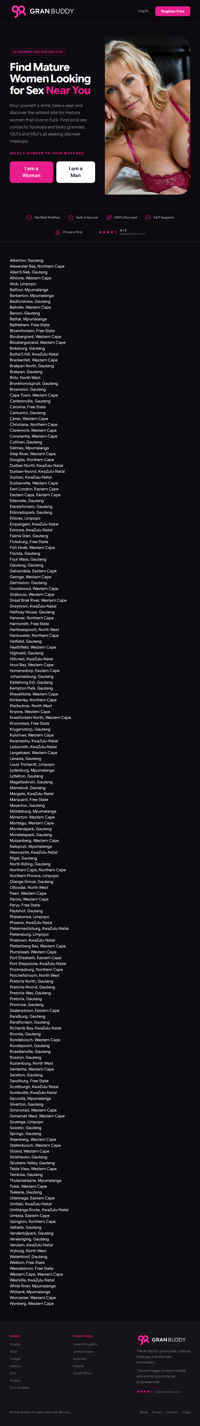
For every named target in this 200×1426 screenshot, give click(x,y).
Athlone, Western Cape (30, 278)
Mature (15, 1366)
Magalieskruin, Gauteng (31, 782)
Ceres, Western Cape (29, 418)
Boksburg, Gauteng (27, 348)
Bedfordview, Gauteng (30, 301)
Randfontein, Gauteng (30, 1022)
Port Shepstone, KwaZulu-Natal (38, 963)
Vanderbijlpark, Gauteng (32, 1233)
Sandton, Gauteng (26, 1075)
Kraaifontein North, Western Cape (40, 717)
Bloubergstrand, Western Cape (38, 342)
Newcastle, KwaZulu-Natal (34, 852)
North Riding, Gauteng (30, 864)
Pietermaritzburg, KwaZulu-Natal (39, 928)
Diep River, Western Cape (33, 453)
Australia (79, 1359)
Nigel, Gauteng (23, 858)
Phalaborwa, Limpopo (29, 916)
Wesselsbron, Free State (31, 1268)
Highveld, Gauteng (26, 653)
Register (172, 11)
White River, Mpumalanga (33, 1286)
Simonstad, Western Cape (33, 1110)
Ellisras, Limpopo (25, 518)
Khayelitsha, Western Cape (34, 694)
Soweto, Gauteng (25, 1127)
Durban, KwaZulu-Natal (31, 477)
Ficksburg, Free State (29, 541)
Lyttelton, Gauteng (26, 776)
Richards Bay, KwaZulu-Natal (35, 1028)
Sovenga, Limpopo (26, 1122)
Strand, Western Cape (29, 1151)
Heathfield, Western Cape (33, 647)
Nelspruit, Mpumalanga (31, 846)
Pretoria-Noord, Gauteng (32, 987)
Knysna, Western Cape (30, 711)
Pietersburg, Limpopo (29, 934)
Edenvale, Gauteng (27, 500)
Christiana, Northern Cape (33, 424)
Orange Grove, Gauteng (31, 881)
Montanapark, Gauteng (31, 829)
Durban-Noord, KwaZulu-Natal (37, 471)
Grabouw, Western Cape (32, 594)
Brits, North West (25, 377)
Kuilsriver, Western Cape (32, 735)
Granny (15, 1344)
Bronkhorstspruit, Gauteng (34, 383)
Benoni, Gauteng (25, 313)
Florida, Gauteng (25, 553)
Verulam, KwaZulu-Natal (31, 1245)
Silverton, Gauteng (26, 1104)
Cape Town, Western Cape (34, 395)
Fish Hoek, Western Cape (32, 547)
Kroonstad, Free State (29, 723)
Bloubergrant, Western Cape (35, 336)
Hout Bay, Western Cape (31, 664)
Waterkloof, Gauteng (28, 1256)
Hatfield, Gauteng (26, 641)
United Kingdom (85, 1344)
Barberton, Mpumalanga (32, 295)
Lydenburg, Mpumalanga (32, 770)
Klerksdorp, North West (31, 705)
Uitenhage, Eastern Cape (32, 1198)
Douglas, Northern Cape (32, 459)
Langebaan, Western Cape (33, 752)
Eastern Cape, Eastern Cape (35, 495)
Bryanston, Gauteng (28, 389)
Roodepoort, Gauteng (30, 1045)
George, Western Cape (30, 577)
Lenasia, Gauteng (25, 758)
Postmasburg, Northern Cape (36, 969)
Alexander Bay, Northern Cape (37, 266)
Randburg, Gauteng (27, 1016)
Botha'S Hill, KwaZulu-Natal (34, 354)
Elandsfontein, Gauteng (31, 506)
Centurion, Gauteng (28, 412)
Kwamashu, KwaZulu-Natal (34, 741)
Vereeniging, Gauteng (29, 1239)
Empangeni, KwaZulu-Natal (34, 524)
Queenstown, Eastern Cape (34, 1010)
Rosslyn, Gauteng (25, 1057)
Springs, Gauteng (25, 1133)
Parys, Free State (25, 905)
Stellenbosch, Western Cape (35, 1145)
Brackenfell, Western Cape (34, 360)
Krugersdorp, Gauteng (30, 729)
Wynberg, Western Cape (32, 1303)
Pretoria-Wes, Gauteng (30, 993)
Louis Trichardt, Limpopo (32, 764)
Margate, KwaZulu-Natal (32, 793)
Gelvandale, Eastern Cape (33, 571)
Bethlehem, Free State (30, 325)
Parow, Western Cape (29, 899)
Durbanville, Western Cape (34, 483)
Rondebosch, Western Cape (35, 1040)
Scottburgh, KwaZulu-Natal (34, 1086)
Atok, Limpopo (23, 284)
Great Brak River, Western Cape (38, 600)
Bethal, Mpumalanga (28, 319)
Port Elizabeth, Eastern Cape (35, 957)
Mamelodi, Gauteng (28, 788)
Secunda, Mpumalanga (30, 1098)
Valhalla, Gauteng (25, 1227)
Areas (186, 1412)
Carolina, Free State (28, 407)
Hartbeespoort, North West (34, 629)
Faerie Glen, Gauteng (29, 536)
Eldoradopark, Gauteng (31, 512)
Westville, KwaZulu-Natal (32, 1280)
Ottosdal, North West (29, 887)
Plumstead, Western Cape (33, 952)
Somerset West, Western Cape (37, 1116)
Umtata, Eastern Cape (30, 1215)
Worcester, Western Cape (33, 1297)
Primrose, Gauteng (27, 1004)
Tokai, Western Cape (28, 1186)
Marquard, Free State (29, 799)
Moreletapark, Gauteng (31, 834)
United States (83, 1352)
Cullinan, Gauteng (26, 442)
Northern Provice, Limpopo (34, 875)
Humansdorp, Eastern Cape (35, 670)
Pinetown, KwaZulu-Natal (32, 940)
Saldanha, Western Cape (32, 1069)
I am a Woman (31, 172)
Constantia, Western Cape (33, 436)
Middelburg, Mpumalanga (33, 811)
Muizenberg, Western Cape (34, 840)
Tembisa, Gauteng (26, 1174)
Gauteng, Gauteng (26, 565)
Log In (143, 11)
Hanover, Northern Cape (32, 618)
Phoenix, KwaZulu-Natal (31, 922)
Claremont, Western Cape (33, 430)
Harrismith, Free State (29, 623)
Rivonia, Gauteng (25, 1034)
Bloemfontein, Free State (32, 330)
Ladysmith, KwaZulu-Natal (33, 746)
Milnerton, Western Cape (32, 817)
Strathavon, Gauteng (28, 1157)
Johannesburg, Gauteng (32, 676)
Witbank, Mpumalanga (30, 1292)
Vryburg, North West (28, 1250)
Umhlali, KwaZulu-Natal (31, 1204)
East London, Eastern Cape (34, 489)
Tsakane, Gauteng (26, 1192)
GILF (13, 1373)
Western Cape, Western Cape (36, 1274)
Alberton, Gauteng (26, 260)
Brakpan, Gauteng (26, 371)
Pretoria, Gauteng (26, 998)
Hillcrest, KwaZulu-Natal (31, 659)
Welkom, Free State (27, 1262)
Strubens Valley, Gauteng (32, 1163)
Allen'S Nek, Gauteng (29, 272)
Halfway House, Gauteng (32, 612)
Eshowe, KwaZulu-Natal (31, 530)
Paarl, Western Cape (28, 893)
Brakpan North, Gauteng (32, 366)
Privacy (157, 1412)
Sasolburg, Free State (29, 1081)
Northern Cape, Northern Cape (38, 870)
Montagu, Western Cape (32, 823)
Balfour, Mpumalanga (29, 289)
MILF (13, 1352)
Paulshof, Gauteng (26, 911)
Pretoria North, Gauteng (31, 981)
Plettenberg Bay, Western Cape (38, 946)
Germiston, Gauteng (28, 582)
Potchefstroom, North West (35, 975)
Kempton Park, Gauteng (31, 688)
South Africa (82, 1373)
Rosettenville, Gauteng (30, 1051)
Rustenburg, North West (31, 1063)
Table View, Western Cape (33, 1168)
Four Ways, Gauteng (28, 559)
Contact (172, 1412)
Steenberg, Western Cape (33, 1139)
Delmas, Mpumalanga (29, 448)
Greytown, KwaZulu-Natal (33, 606)
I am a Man (76, 172)
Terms (144, 1412)
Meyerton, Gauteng (27, 805)
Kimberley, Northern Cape (33, 700)
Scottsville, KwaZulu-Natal (33, 1092)
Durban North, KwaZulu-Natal (36, 465)
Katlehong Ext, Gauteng (31, 682)
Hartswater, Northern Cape (34, 635)
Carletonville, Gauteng (30, 401)
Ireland (78, 1366)
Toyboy (15, 1380)
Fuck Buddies (20, 1387)
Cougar (15, 1359)
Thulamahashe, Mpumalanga (35, 1180)
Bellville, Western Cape (30, 307)
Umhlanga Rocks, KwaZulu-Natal (39, 1209)
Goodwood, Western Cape (34, 588)
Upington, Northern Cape (33, 1221)
